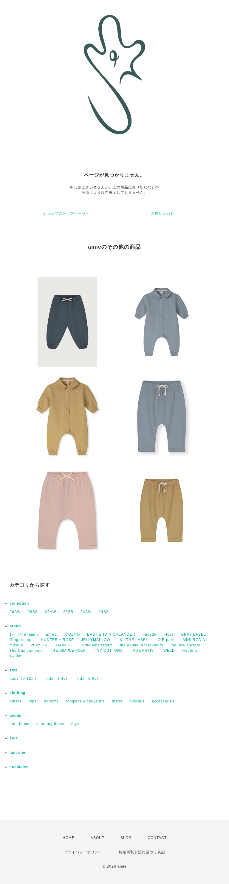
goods (15, 715)
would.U (190, 650)
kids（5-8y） (88, 678)
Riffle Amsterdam (97, 645)
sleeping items (50, 724)
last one (17, 752)
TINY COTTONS (108, 650)
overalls (137, 701)
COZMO (72, 634)
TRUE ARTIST (143, 650)
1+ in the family (24, 634)
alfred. (52, 634)
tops (33, 701)
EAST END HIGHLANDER (111, 634)
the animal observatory (141, 645)
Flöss (169, 634)
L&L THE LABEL (132, 640)
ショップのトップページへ (66, 213)
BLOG (125, 838)
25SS (68, 612)
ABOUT (97, 838)
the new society (185, 645)
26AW (15, 612)
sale (14, 738)
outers (15, 701)
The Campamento (26, 650)
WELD (169, 650)
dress (117, 701)
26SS (33, 612)
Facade (150, 634)
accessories (163, 701)
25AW (50, 612)
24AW (86, 612)
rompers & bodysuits (85, 701)
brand (15, 626)
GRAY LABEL (193, 634)
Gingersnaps (22, 640)
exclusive (19, 767)
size (14, 670)
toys (75, 724)
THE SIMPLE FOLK (68, 650)
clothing (17, 693)
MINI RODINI (195, 640)
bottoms (51, 701)
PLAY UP (38, 645)
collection (19, 603)
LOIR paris (165, 640)
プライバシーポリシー (83, 852)
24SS (104, 612)
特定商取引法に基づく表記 (142, 852)
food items (19, 724)
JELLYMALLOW (95, 640)
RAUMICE (64, 645)
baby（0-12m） (24, 678)
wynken (17, 656)
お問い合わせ (162, 213)
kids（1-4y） (57, 678)
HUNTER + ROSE (57, 640)
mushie (16, 645)
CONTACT (157, 838)
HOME (69, 838)
